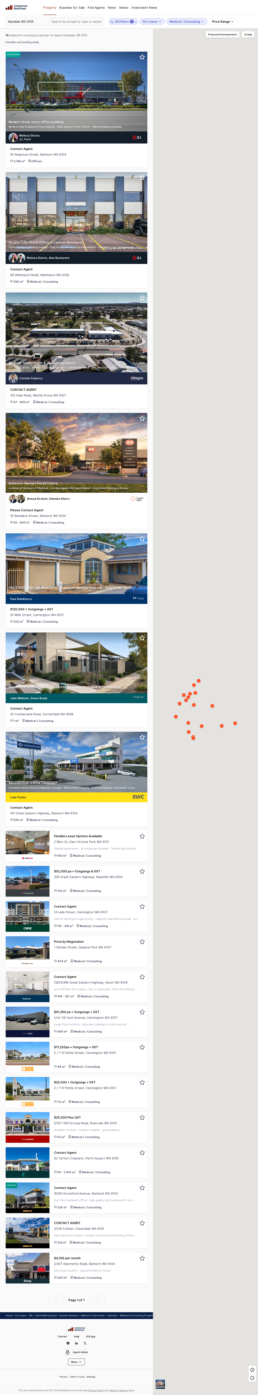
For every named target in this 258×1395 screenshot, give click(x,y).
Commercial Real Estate (16, 7)
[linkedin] (76, 1343)
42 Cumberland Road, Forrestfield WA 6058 (41, 714)
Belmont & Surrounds (93, 1315)
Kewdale (112, 1315)
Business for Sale (72, 7)
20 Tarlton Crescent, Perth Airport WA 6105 (86, 1158)
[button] (76, 125)
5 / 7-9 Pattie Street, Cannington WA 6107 (85, 1053)
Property (49, 7)
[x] (85, 1343)
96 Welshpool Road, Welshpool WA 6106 (39, 275)
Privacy (63, 1376)
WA (31, 1315)
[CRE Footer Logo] (76, 1329)
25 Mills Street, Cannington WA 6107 (37, 615)
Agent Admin (80, 1352)
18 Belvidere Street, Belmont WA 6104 (38, 516)
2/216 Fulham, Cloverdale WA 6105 (79, 1229)
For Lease (20, 1315)
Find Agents (96, 7)
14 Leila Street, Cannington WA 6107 (80, 912)
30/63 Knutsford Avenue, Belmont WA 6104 (86, 1193)
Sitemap (90, 1376)
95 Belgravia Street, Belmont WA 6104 (38, 154)
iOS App (90, 1336)
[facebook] (68, 1343)
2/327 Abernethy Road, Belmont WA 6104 (84, 1264)
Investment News (144, 7)
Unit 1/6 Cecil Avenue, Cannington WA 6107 (85, 1017)
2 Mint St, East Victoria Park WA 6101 (81, 842)
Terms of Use (77, 1376)
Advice (123, 7)
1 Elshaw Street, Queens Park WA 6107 (82, 947)
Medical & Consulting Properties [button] (138, 1315)
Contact (62, 1336)
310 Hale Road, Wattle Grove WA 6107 (38, 395)
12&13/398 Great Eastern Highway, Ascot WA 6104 (90, 982)
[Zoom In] (252, 1370)
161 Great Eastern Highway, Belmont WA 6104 (43, 813)
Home (9, 1315)
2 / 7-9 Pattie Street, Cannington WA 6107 (85, 1088)
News (112, 7)
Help (76, 1336)
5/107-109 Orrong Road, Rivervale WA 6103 (85, 1123)
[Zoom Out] (252, 1378)
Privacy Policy (96, 1390)
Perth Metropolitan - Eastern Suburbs (57, 1315)
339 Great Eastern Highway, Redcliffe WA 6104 (88, 877)
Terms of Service (118, 1390)
